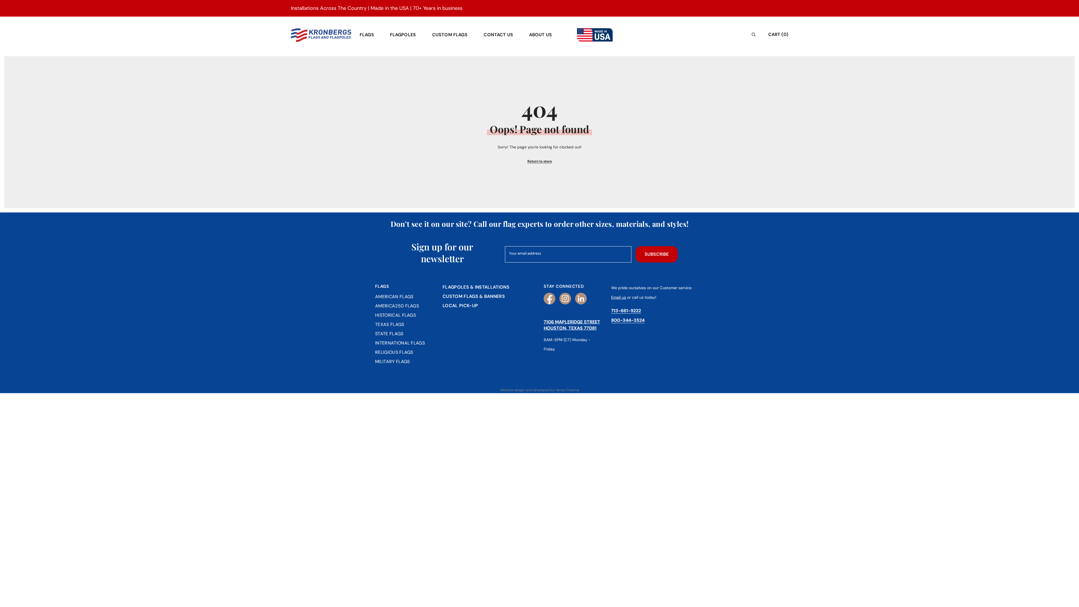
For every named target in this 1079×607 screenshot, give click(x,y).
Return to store (539, 161)
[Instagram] (565, 298)
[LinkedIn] (581, 298)
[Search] (712, 34)
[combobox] (707, 34)
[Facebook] (549, 298)
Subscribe (657, 254)
